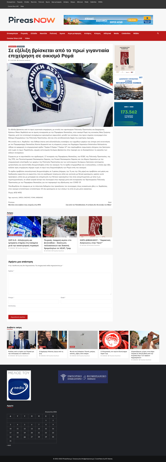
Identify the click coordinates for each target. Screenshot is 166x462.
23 (53, 433)
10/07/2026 (84, 245)
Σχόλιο (11, 271)
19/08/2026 (12, 248)
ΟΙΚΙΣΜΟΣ (27, 197)
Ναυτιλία (34, 2)
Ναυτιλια (11, 346)
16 (53, 429)
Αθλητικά (80, 2)
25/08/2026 (12, 355)
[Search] (158, 33)
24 (10, 437)
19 (25, 433)
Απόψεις (66, 2)
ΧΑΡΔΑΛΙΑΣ (39, 197)
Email (63, 297)
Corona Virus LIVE (13, 6)
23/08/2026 (135, 359)
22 (46, 433)
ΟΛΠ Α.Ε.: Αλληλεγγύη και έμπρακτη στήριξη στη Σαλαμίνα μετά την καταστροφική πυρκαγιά (23, 243)
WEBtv (100, 2)
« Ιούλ (9, 445)
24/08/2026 (104, 355)
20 (32, 433)
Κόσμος (73, 2)
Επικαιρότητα (11, 2)
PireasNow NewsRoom (24, 60)
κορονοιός (15, 197)
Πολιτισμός (92, 235)
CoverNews (99, 459)
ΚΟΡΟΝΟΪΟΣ (20, 46)
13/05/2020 (13, 60)
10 (10, 429)
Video (22, 6)
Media (86, 2)
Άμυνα (48, 2)
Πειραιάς (19, 2)
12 (25, 429)
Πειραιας (134, 346)
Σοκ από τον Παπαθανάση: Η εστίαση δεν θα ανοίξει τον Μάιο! (88, 204)
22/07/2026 (48, 250)
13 (32, 429)
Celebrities (93, 2)
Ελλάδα (26, 2)
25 (17, 437)
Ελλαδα (11, 235)
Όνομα (11, 297)
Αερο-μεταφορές (57, 2)
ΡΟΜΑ (33, 197)
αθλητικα (103, 346)
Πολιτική (41, 2)
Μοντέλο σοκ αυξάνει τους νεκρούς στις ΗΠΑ (24, 204)
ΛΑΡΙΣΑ (21, 197)
